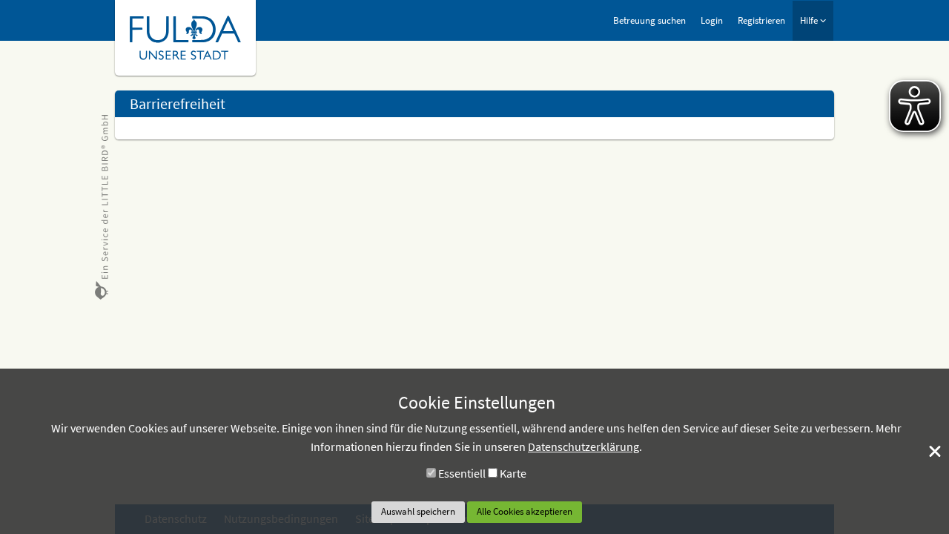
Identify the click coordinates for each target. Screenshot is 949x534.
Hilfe (810, 20)
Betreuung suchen (649, 20)
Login (712, 20)
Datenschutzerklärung (583, 446)
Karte (513, 473)
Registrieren (761, 20)
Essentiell (462, 473)
